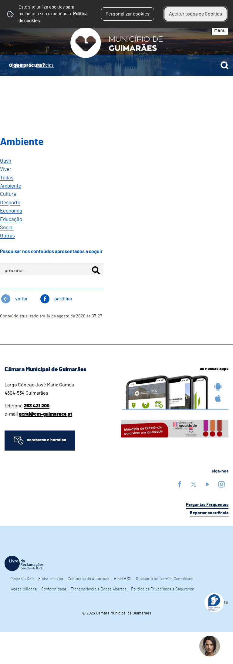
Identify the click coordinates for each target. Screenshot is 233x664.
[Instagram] (221, 484)
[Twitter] (194, 484)
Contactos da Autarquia (89, 579)
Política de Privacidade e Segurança (162, 589)
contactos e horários (46, 440)
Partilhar (63, 298)
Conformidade (53, 589)
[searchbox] (116, 65)
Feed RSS (122, 579)
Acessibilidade (24, 589)
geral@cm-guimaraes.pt (45, 414)
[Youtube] (207, 484)
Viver (5, 169)
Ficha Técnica (50, 579)
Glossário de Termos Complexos (164, 579)
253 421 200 (36, 405)
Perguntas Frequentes (207, 505)
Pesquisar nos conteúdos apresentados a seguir (51, 251)
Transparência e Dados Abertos (99, 589)
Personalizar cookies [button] (128, 14)
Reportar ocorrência (209, 513)
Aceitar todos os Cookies (195, 14)
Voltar (21, 298)
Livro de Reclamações (24, 563)
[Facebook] (180, 484)
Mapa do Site (22, 579)
